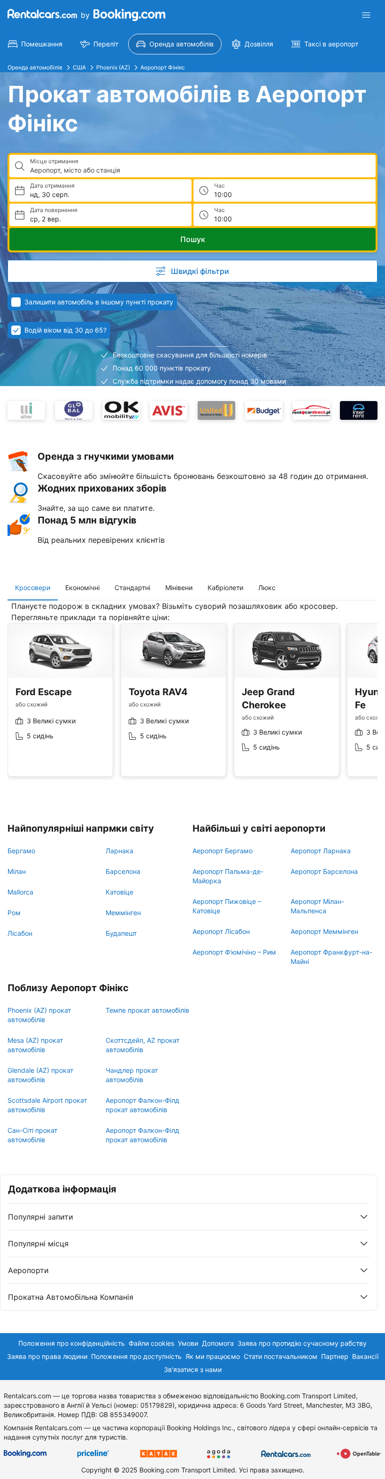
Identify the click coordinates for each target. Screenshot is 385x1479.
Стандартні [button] (132, 588)
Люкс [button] (267, 588)
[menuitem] (35, 44)
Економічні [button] (82, 588)
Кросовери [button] (32, 588)
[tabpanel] (192, 696)
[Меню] (366, 15)
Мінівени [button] (178, 588)
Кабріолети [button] (225, 588)
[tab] (33, 588)
